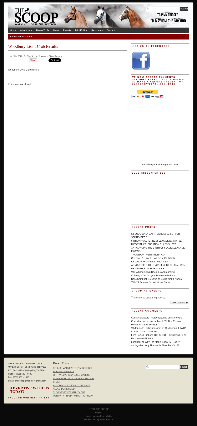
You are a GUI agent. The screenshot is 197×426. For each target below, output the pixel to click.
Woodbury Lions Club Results (23, 69)
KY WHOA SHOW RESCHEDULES (149, 261)
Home (13, 30)
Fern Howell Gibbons (142, 338)
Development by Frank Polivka (98, 419)
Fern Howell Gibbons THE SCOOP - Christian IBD (157, 335)
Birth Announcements (21, 36)
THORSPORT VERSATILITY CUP (148, 254)
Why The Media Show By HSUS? (162, 342)
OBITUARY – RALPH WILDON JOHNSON (153, 258)
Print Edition (81, 30)
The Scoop (32, 56)
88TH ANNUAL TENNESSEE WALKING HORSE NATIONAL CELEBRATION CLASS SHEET (73, 378)
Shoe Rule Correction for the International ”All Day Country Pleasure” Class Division (156, 321)
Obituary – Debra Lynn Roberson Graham (153, 275)
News (56, 30)
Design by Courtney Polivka (99, 416)
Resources (97, 30)
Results (67, 30)
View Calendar (179, 302)
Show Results (55, 56)
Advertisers (26, 30)
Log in (98, 412)
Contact (111, 30)
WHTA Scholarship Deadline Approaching (153, 272)
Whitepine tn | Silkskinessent (146, 328)
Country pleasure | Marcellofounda (149, 317)
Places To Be (42, 30)
